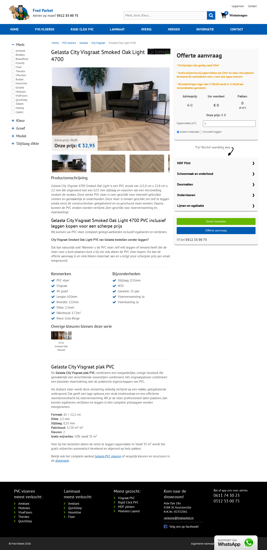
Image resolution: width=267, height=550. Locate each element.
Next (176, 109)
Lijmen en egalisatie (190, 206)
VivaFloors (21, 95)
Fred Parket (43, 10)
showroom (62, 461)
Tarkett (19, 104)
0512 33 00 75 (67, 15)
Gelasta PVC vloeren (108, 456)
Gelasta (20, 87)
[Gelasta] (158, 51)
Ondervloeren (186, 195)
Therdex (20, 71)
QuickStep (21, 100)
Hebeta (20, 108)
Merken (174, 29)
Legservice (238, 6)
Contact (252, 6)
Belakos (20, 55)
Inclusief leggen (212, 132)
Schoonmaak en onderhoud (195, 174)
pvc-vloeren (44, 29)
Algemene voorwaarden (205, 543)
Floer (19, 67)
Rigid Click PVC (128, 502)
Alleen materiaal (189, 132)
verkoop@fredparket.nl (179, 518)
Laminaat (117, 29)
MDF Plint (183, 163)
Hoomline (21, 83)
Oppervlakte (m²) (186, 123)
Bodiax (20, 79)
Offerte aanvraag (216, 230)
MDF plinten (126, 507)
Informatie (205, 29)
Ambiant (20, 51)
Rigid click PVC (82, 29)
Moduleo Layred (129, 511)
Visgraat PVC (126, 498)
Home (14, 29)
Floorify (20, 63)
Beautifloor (22, 59)
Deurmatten (185, 184)
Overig (146, 29)
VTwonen (21, 75)
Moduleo (21, 91)
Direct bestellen (216, 221)
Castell (19, 112)
